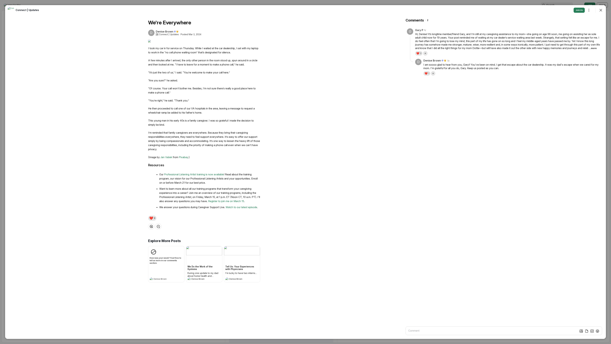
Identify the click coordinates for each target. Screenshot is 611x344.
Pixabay (183, 157)
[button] (152, 218)
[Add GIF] (592, 331)
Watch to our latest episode (241, 207)
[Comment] (158, 226)
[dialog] (305, 172)
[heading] (163, 279)
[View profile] (151, 279)
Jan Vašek (166, 157)
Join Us (579, 10)
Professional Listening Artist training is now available (194, 174)
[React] (151, 226)
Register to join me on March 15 (226, 201)
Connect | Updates (169, 34)
